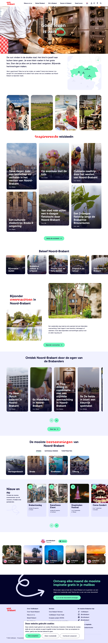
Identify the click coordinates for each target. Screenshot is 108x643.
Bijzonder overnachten (53, 345)
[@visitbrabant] (79, 614)
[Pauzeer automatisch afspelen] (106, 8)
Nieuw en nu (31, 615)
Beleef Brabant (31, 618)
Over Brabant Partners (56, 612)
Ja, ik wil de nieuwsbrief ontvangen (67, 598)
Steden (38, 451)
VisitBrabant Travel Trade (56, 615)
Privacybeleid (20, 638)
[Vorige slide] (2, 30)
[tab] (50, 52)
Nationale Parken (51, 451)
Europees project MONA (56, 618)
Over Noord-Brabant (33, 612)
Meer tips (53, 429)
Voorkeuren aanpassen (70, 636)
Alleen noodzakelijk (50, 636)
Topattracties (66, 451)
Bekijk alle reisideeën (52, 238)
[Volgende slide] (56, 420)
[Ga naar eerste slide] (106, 30)
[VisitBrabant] (79, 612)
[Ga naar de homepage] (12, 3)
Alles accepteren (33, 636)
